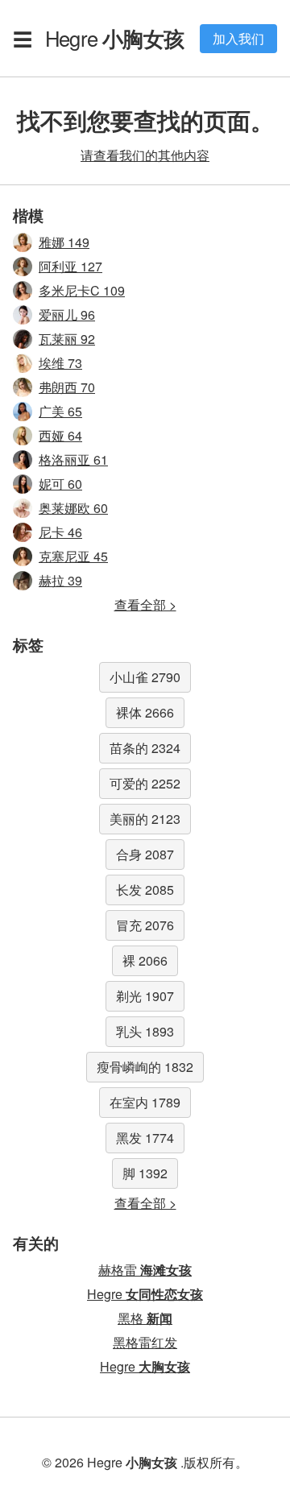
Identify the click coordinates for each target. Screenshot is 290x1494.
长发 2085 (145, 889)
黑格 (145, 1318)
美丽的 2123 (145, 818)
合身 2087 (145, 854)
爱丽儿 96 (67, 314)
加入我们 (238, 38)
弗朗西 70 (67, 387)
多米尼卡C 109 (82, 290)
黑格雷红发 (145, 1342)
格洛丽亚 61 (73, 459)
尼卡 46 (60, 532)
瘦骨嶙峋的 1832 (145, 1066)
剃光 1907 (145, 996)
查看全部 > (145, 604)
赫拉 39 (60, 580)
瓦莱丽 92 (67, 338)
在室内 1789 (145, 1102)
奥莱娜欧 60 (73, 508)
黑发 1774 (145, 1137)
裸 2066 (145, 960)
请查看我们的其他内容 (145, 155)
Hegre (114, 37)
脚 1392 (145, 1173)
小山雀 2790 (145, 677)
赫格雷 (145, 1269)
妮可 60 (60, 483)
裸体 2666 (145, 712)
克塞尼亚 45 (73, 556)
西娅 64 (60, 435)
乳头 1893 (145, 1031)
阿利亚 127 (70, 266)
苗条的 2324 (145, 748)
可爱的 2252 (145, 783)
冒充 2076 (145, 925)
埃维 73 (60, 363)
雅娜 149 (64, 242)
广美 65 (60, 411)
